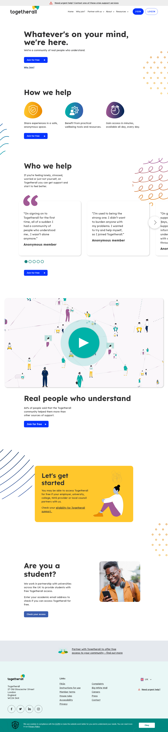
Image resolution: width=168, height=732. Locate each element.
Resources (121, 11)
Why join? (80, 11)
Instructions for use (70, 687)
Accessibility (66, 700)
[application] (84, 725)
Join (138, 11)
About (109, 11)
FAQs (62, 683)
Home (71, 11)
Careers (96, 691)
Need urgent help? (151, 689)
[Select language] (150, 679)
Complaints (98, 683)
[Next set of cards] (154, 223)
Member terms (67, 691)
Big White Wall (99, 687)
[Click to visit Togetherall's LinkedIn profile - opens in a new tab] (29, 709)
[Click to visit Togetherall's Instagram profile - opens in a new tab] (38, 709)
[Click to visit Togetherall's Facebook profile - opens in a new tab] (11, 709)
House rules (66, 695)
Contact (96, 700)
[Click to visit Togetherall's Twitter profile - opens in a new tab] (20, 709)
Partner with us (95, 11)
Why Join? (29, 67)
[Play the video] (84, 342)
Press (95, 695)
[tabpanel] (50, 228)
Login (151, 11)
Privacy (63, 704)
